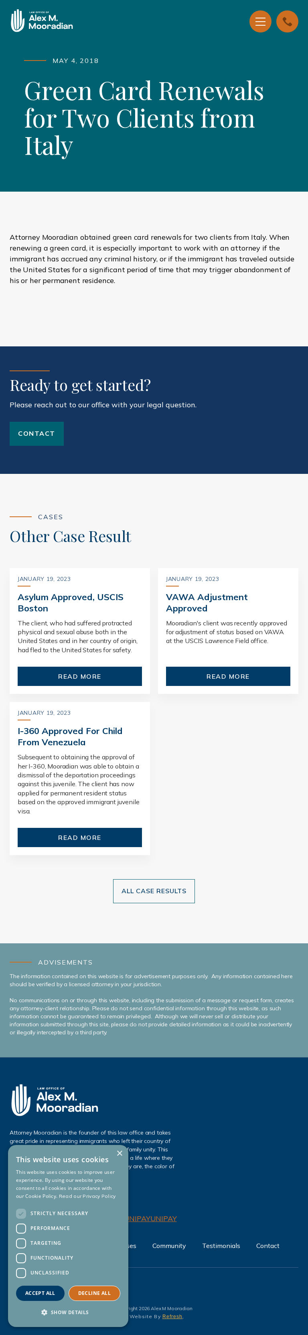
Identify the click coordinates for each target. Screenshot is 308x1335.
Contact (36, 433)
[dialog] (68, 1236)
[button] (260, 21)
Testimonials (221, 1246)
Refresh (172, 1316)
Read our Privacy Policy (87, 1196)
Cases (127, 1246)
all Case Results (154, 891)
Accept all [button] (40, 1293)
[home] (82, 21)
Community (169, 1246)
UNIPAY (137, 1218)
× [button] (119, 1154)
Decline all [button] (94, 1293)
